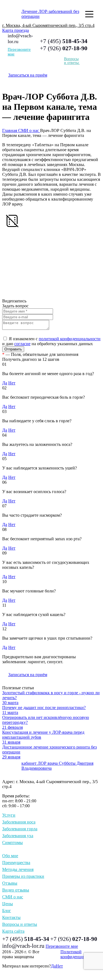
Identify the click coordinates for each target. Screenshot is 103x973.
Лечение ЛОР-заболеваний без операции (50, 14)
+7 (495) (63, 41)
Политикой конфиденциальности (80, 954)
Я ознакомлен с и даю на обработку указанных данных (51, 341)
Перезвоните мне (19, 51)
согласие (22, 343)
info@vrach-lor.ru (23, 946)
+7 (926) (63, 48)
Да (4, 383)
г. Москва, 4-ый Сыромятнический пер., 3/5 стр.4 (48, 25)
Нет (11, 383)
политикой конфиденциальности (70, 338)
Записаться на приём (27, 75)
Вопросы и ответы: (72, 61)
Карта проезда (15, 30)
